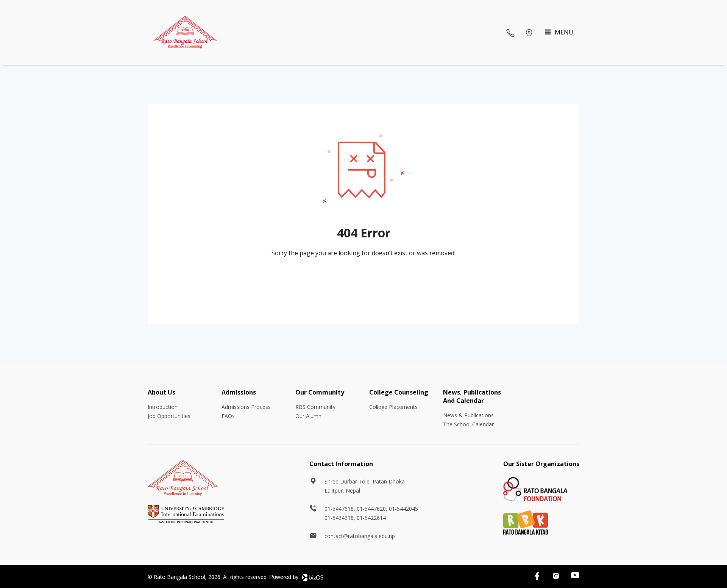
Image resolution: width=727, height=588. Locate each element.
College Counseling (398, 392)
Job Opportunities (169, 416)
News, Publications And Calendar (472, 396)
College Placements (393, 406)
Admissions (239, 392)
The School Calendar (468, 424)
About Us (161, 392)
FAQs (228, 416)
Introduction (163, 406)
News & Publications (468, 415)
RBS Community (315, 406)
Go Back (363, 283)
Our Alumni (309, 416)
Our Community (319, 392)
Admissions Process (246, 406)
